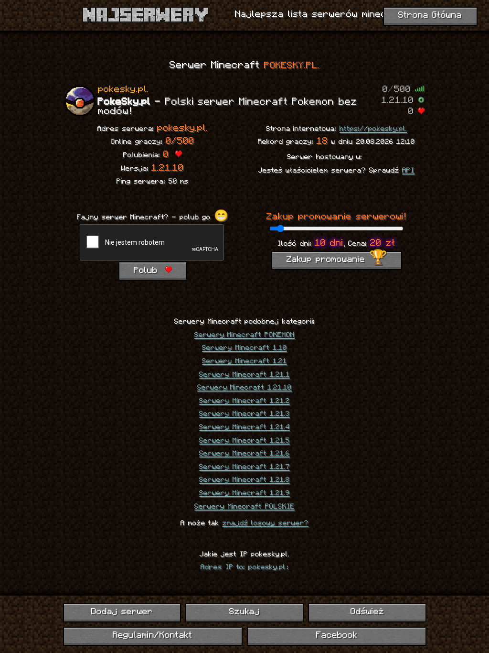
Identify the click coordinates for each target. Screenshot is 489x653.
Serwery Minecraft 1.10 (244, 348)
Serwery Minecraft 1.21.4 (244, 427)
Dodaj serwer (122, 612)
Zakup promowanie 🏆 (337, 260)
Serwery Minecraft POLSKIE (244, 506)
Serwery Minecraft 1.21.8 (244, 480)
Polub (148, 271)
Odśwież (367, 612)
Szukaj (244, 612)
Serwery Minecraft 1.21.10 (244, 387)
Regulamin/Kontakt (152, 635)
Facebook (336, 635)
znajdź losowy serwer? (265, 523)
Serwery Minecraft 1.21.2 (244, 401)
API (408, 170)
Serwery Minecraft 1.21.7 (244, 467)
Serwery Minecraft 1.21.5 (244, 440)
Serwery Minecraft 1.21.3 (244, 414)
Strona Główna (430, 15)
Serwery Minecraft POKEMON (244, 335)
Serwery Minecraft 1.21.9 (244, 493)
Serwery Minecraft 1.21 (244, 361)
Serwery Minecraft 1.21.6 (244, 453)
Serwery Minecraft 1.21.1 (244, 374)
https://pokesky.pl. (373, 129)
